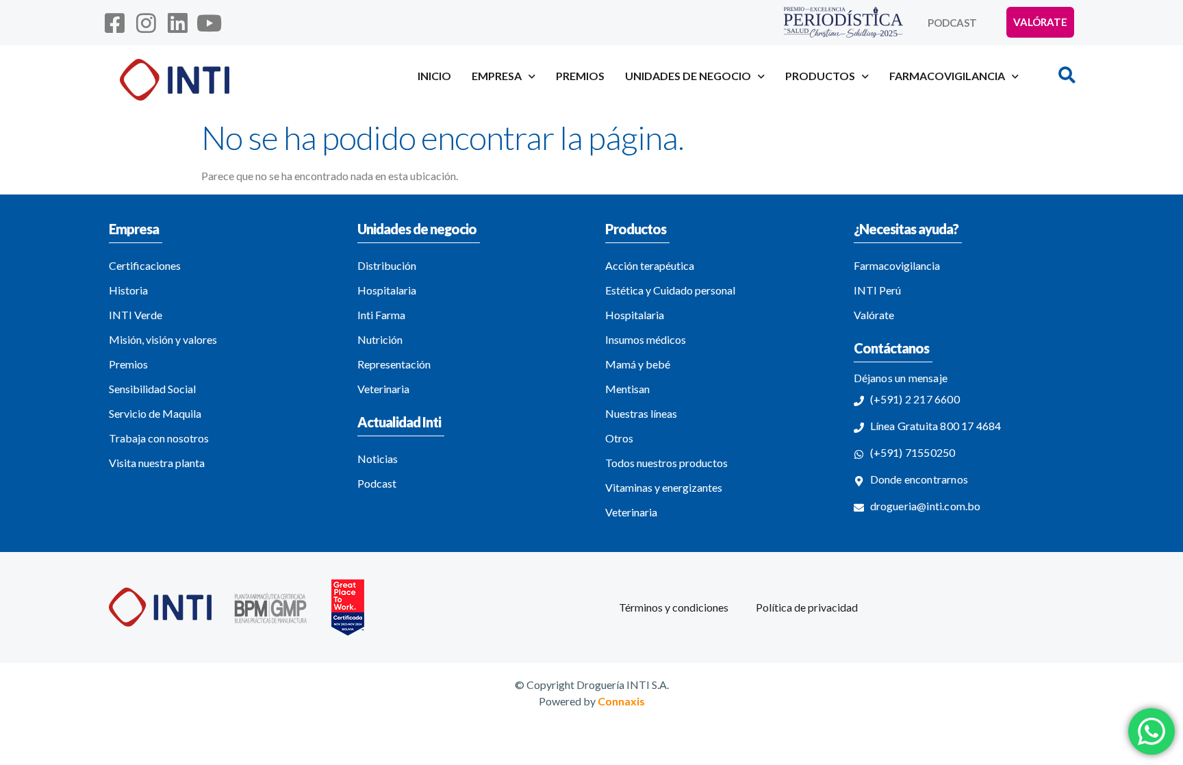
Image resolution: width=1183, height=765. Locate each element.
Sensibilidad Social (152, 388)
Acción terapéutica (649, 265)
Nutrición (380, 339)
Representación (394, 364)
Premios (580, 75)
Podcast (952, 22)
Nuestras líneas (641, 413)
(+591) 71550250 (913, 452)
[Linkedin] (177, 22)
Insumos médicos (645, 339)
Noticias (377, 458)
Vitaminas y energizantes (663, 487)
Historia (128, 290)
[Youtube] (209, 22)
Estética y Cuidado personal (670, 290)
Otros (619, 437)
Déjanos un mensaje (901, 377)
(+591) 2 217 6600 (915, 398)
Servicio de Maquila (155, 413)
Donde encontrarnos (919, 479)
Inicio (434, 75)
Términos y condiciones (673, 607)
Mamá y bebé (637, 364)
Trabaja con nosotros (159, 437)
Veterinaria (383, 388)
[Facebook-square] (114, 22)
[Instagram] (146, 22)
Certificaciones (145, 265)
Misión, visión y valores (163, 339)
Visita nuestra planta (157, 462)
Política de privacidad (807, 607)
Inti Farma (381, 314)
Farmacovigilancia (897, 265)
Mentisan (627, 388)
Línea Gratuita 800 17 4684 (936, 425)
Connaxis (621, 700)
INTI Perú (877, 290)
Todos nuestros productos (666, 462)
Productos (635, 229)
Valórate (874, 314)
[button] (1067, 75)
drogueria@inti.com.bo (925, 505)
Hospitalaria (386, 290)
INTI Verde (135, 314)
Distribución (386, 265)
